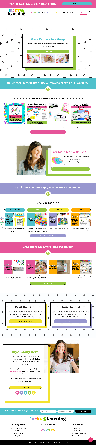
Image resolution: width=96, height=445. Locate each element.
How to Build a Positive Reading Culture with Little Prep (82, 276)
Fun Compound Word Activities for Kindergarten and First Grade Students (14, 277)
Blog (50, 12)
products (27, 369)
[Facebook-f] (25, 393)
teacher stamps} (15, 371)
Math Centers (74, 12)
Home (34, 12)
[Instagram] (30, 393)
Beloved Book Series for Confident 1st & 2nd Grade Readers (59, 229)
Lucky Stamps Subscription (59, 127)
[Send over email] (2, 224)
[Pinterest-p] (34, 393)
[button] (90, 12)
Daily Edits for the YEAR (81, 127)
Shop (84, 12)
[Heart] (17, 393)
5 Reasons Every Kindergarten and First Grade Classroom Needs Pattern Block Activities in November (37, 230)
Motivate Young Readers (59, 276)
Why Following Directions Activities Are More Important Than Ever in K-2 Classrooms (14, 230)
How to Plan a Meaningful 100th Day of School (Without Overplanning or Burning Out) (37, 277)
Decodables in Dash (37, 127)
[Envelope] (21, 393)
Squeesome (64, 442)
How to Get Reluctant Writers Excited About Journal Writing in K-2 (81, 229)
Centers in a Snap (15, 127)
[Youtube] (54, 430)
